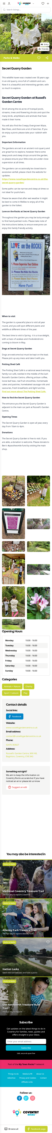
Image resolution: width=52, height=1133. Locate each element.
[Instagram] (32, 1098)
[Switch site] (33, 3)
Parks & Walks (12, 57)
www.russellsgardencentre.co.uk (21, 727)
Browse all (13, 1129)
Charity (28, 686)
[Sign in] (9, 3)
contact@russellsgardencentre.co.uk (23, 736)
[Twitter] (26, 1098)
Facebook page (38, 1129)
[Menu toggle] (4, 3)
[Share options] (46, 57)
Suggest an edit (19, 787)
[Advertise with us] (47, 3)
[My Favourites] (42, 3)
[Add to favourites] (39, 57)
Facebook (16, 716)
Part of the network (26, 1064)
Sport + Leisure (11, 693)
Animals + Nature (12, 686)
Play (25, 693)
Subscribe (26, 1047)
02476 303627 (12, 744)
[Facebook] (19, 1098)
